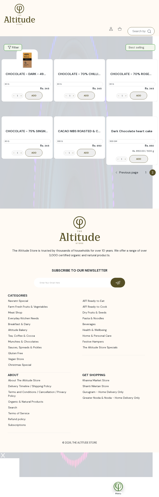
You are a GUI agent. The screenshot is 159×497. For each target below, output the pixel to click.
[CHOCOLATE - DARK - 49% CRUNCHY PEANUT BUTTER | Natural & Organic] (27, 60)
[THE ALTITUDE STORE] (19, 14)
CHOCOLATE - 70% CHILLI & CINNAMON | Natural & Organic (79, 74)
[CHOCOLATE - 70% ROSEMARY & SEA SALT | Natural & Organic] (132, 60)
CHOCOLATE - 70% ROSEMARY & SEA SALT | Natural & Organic (131, 74)
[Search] (149, 31)
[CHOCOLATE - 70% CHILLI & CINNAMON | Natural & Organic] (79, 60)
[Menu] (114, 486)
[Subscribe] (118, 282)
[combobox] (141, 31)
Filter (15, 47)
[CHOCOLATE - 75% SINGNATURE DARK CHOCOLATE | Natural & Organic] (27, 117)
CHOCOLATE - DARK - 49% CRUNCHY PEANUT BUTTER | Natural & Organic (27, 74)
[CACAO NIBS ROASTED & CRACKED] (79, 117)
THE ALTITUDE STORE (84, 442)
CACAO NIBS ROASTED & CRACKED (79, 131)
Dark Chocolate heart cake (131, 131)
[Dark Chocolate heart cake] (132, 117)
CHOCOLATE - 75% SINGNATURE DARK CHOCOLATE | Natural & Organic (27, 131)
